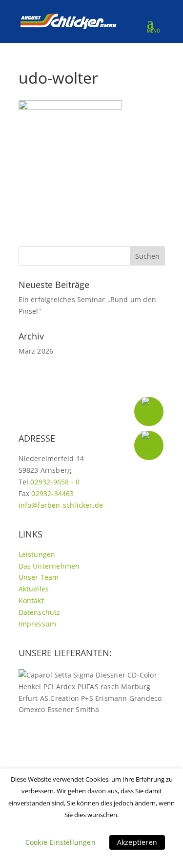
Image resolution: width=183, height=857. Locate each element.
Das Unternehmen (49, 566)
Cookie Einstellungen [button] (60, 842)
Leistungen (37, 554)
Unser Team (39, 577)
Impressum (38, 623)
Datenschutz (40, 612)
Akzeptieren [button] (137, 842)
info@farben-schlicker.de (61, 505)
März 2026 (36, 351)
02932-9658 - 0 (55, 481)
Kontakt (31, 600)
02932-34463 (52, 493)
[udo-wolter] (70, 107)
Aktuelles (34, 588)
